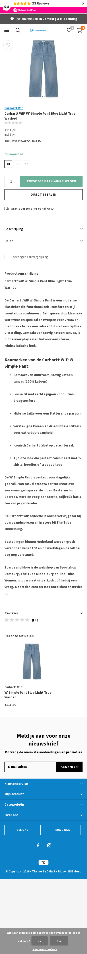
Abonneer (69, 766)
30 (26, 164)
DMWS (51, 871)
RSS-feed (74, 871)
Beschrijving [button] (13, 229)
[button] (6, 30)
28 (8, 164)
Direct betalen (44, 194)
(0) (25, 123)
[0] (79, 30)
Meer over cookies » (45, 949)
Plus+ (62, 871)
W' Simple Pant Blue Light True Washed (28, 694)
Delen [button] (8, 241)
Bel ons (22, 830)
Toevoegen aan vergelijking (29, 257)
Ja (39, 941)
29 (17, 164)
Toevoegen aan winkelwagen (51, 181)
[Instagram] (49, 845)
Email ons (62, 830)
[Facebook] (38, 845)
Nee (59, 941)
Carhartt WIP (13, 108)
